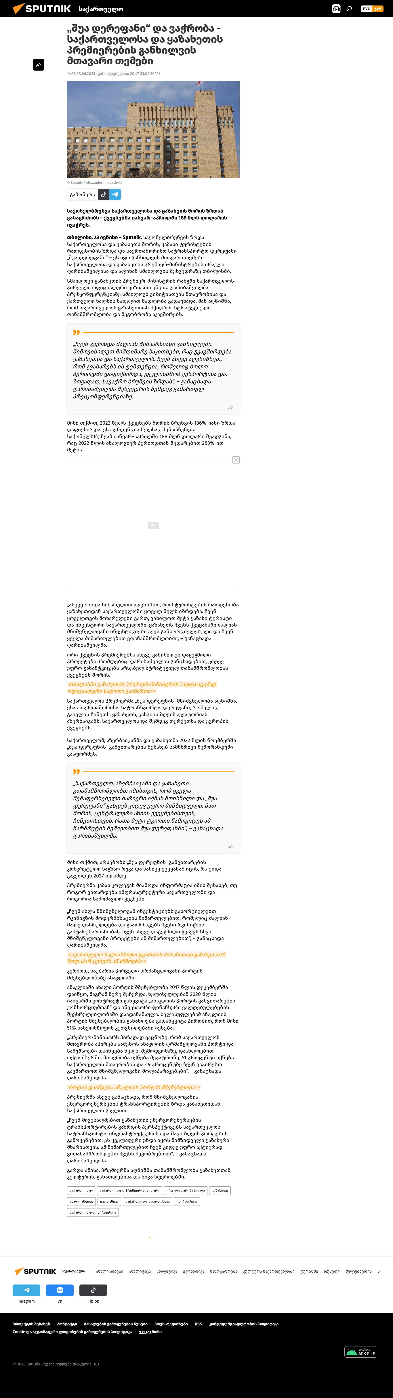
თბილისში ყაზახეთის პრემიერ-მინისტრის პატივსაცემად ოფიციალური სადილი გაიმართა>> (142, 687)
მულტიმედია (359, 1271)
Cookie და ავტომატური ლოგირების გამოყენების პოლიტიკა (72, 1331)
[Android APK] (360, 1352)
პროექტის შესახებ (31, 1324)
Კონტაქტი (67, 1324)
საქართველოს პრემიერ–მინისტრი (130, 1191)
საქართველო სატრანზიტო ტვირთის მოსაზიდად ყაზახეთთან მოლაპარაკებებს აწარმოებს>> (147, 957)
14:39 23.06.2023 (81, 73)
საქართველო (81, 1191)
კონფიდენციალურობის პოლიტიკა (243, 1324)
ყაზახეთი (220, 1191)
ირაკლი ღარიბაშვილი (186, 1191)
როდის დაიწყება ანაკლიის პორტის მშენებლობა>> (134, 1087)
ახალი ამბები (81, 1202)
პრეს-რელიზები (171, 1324)
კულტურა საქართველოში (269, 1271)
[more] (230, 407)
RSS (198, 1324)
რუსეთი (332, 1271)
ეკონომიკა (109, 1202)
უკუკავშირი (150, 1331)
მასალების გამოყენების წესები (116, 1324)
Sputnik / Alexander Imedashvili (96, 183)
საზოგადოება (223, 1271)
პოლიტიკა (167, 1271)
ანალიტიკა (140, 1271)
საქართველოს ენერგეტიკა (93, 1212)
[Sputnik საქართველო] (44, 16)
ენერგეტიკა (187, 1202)
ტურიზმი (309, 1271)
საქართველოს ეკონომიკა (147, 1202)
